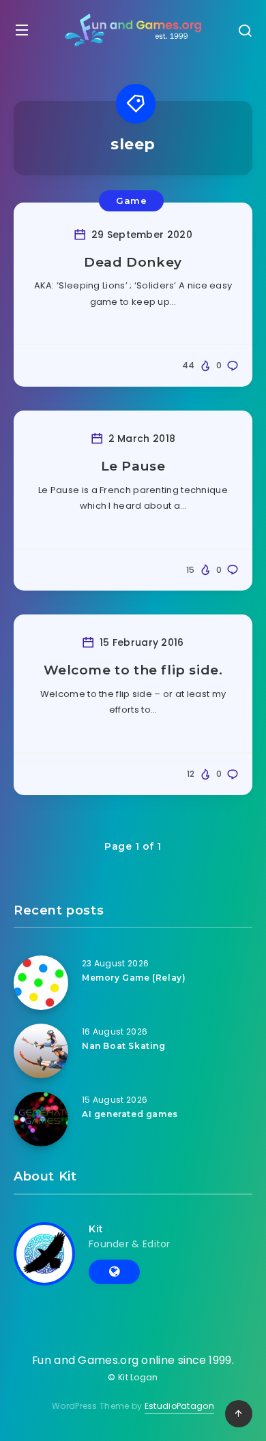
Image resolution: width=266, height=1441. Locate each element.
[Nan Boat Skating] (41, 1051)
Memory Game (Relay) (134, 977)
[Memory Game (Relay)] (41, 982)
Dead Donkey (133, 262)
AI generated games (130, 1114)
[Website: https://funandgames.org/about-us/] (114, 1272)
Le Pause (133, 466)
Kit (96, 1229)
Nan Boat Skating (124, 1046)
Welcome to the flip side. (133, 670)
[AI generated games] (41, 1119)
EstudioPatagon (179, 1406)
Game (131, 200)
